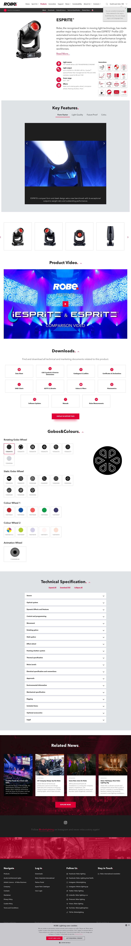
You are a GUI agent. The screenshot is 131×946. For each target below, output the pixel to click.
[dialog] (65, 934)
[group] (128, 237)
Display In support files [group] (65, 416)
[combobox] (126, 925)
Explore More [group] (65, 805)
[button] (65, 942)
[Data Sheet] (92, 10)
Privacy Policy (78, 934)
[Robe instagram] (65, 822)
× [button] (129, 925)
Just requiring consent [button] (74, 938)
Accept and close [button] (54, 938)
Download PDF (65, 588)
